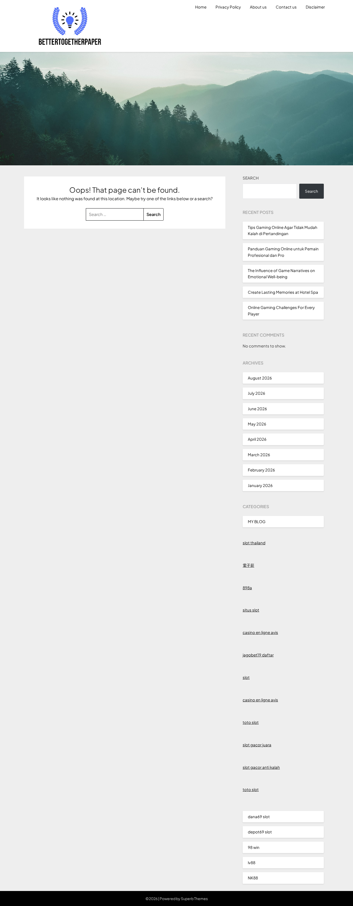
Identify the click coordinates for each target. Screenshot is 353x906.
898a (247, 587)
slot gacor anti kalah (261, 767)
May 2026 (257, 423)
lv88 (251, 862)
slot (246, 677)
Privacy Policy (228, 6)
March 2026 (259, 454)
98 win (253, 847)
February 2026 (261, 469)
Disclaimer (315, 6)
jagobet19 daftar (258, 654)
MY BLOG (256, 521)
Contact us (286, 6)
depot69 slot (260, 831)
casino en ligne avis (260, 632)
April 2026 (257, 439)
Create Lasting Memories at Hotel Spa (283, 292)
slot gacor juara (257, 744)
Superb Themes (194, 898)
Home (200, 6)
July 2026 (256, 393)
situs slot (251, 609)
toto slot (251, 722)
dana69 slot (259, 816)
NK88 (253, 877)
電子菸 (248, 565)
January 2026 (260, 485)
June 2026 (257, 408)
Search (251, 177)
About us (258, 6)
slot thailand (254, 542)
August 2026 (260, 377)
